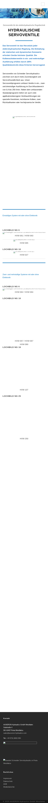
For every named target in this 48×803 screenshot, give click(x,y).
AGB (5, 784)
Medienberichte (9, 787)
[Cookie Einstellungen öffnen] (4, 800)
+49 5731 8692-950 (14, 738)
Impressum (7, 778)
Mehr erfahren (24, 144)
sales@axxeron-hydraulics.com (15, 733)
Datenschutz (8, 781)
